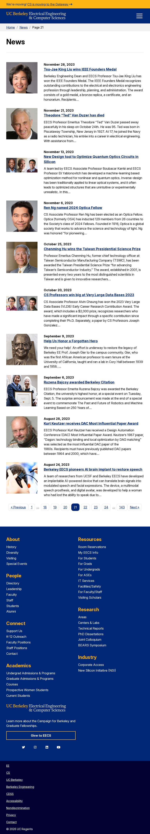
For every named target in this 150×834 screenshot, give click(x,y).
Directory (12, 583)
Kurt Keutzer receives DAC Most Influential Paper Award (91, 423)
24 (106, 507)
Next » (136, 507)
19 (55, 507)
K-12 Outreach (16, 637)
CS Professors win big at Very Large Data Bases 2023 (89, 295)
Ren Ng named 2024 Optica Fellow (73, 208)
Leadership (14, 589)
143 (122, 507)
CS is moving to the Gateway (48, 4)
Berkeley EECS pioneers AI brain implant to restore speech (93, 469)
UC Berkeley (14, 779)
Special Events (16, 564)
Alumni (11, 611)
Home (10, 27)
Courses (12, 684)
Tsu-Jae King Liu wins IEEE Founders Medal (80, 69)
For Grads (85, 564)
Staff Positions (16, 648)
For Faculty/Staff (90, 592)
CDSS (10, 793)
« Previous (19, 507)
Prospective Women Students (27, 690)
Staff (9, 600)
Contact (12, 654)
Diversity (12, 553)
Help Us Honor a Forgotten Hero (71, 341)
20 (65, 507)
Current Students (18, 696)
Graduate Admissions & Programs (30, 679)
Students (12, 606)
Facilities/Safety (89, 586)
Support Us (14, 631)
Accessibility (14, 801)
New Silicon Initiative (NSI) (97, 670)
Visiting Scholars (89, 597)
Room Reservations (92, 547)
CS (8, 772)
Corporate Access (91, 665)
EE (7, 765)
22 (85, 507)
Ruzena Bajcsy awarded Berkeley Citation (79, 382)
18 (45, 507)
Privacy (11, 815)
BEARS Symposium (92, 645)
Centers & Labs (88, 623)
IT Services (86, 581)
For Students (87, 558)
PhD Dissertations (91, 634)
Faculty (11, 595)
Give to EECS (41, 735)
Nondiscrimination (18, 808)
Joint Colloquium (89, 639)
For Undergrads (89, 569)
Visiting (11, 558)
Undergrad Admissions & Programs (30, 673)
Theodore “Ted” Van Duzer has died (74, 115)
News (24, 27)
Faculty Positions (18, 642)
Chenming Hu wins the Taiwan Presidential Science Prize (92, 249)
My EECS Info (88, 553)
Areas (82, 617)
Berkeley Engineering (20, 786)
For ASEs (85, 575)
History (11, 547)
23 (96, 507)
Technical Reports (91, 628)
